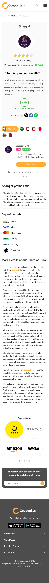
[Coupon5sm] (14, 5)
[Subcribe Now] (42, 483)
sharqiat (15, 270)
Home (4, 16)
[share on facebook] (31, 115)
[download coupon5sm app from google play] (33, 525)
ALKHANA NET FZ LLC (38, 563)
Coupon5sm (29, 370)
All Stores (14, 16)
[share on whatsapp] (36, 115)
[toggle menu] (38, 5)
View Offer (30, 164)
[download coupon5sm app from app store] (16, 525)
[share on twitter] (26, 115)
